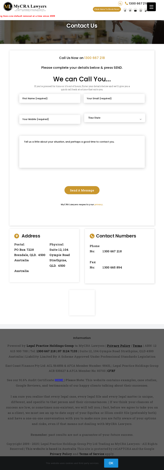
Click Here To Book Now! (106, 9)
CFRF (111, 371)
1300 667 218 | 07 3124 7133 (57, 351)
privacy (98, 204)
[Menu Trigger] (151, 6)
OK (111, 463)
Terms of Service (91, 454)
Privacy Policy (61, 454)
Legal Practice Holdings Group (51, 346)
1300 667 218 (94, 58)
